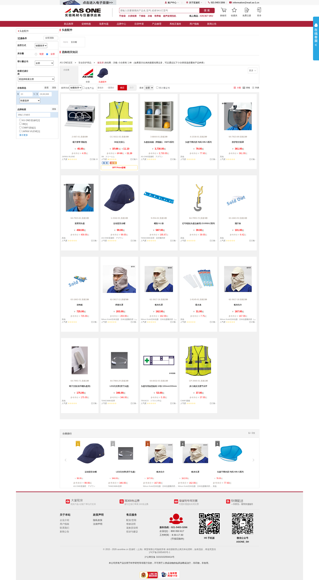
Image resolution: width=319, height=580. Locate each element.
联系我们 (64, 527)
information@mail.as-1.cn (246, 2)
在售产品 (89, 88)
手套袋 (122, 16)
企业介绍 (64, 520)
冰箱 (150, 16)
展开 (316, 36)
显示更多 (23, 135)
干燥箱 (142, 16)
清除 (54, 87)
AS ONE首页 (66, 62)
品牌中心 (121, 23)
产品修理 (156, 23)
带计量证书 (164, 88)
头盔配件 (24, 31)
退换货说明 (132, 527)
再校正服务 (175, 23)
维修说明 (131, 524)
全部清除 (49, 38)
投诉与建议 (132, 531)
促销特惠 (86, 23)
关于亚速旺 (194, 2)
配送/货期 (131, 520)
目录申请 (139, 23)
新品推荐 (68, 23)
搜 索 (207, 10)
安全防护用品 (84, 62)
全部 (88, 82)
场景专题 (103, 23)
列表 (257, 88)
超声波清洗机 (169, 16)
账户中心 (172, 2)
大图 (239, 88)
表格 (248, 88)
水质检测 (132, 16)
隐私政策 (97, 520)
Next (252, 461)
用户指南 (194, 23)
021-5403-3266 (218, 2)
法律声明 (97, 524)
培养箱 (157, 16)
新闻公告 (211, 23)
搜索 (46, 87)
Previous (67, 461)
